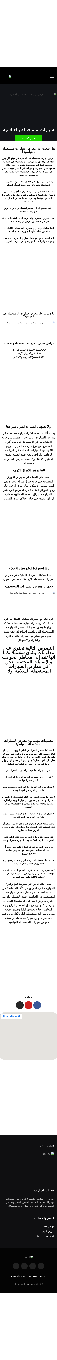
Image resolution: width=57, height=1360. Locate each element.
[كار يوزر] (7, 79)
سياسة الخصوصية (18, 1276)
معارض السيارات (33, 763)
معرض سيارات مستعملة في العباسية (37, 158)
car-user (31, 1284)
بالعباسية (50, 241)
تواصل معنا (49, 1226)
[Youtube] (28, 1005)
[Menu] (52, 78)
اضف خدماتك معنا (45, 1236)
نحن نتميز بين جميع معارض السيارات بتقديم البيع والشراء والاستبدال (27, 636)
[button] (28, 138)
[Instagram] (20, 1005)
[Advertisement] (28, 33)
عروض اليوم (48, 1231)
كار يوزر (43, 1276)
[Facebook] (37, 1005)
